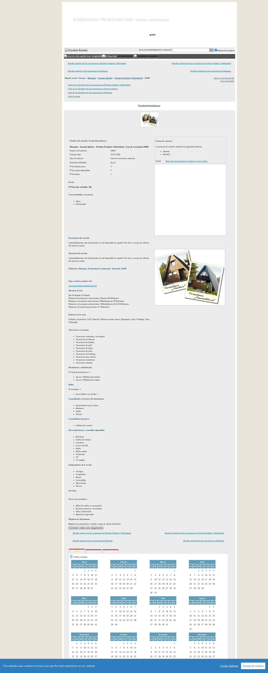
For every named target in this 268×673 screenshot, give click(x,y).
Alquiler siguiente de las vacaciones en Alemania (210, 71)
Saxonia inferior (105, 78)
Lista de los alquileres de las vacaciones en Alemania (90, 92)
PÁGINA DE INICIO (79, 42)
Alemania (92, 78)
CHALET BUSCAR (111, 42)
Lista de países (74, 96)
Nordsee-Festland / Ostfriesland (128, 78)
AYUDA (223, 42)
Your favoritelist (227, 81)
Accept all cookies (253, 665)
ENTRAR (198, 42)
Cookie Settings (229, 665)
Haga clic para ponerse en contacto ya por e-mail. (186, 161)
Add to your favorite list (224, 78)
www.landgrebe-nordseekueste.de (83, 286)
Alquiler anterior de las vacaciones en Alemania (88, 71)
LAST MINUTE (174, 42)
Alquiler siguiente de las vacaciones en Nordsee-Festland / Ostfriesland (201, 63)
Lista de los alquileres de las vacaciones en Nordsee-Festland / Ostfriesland (99, 85)
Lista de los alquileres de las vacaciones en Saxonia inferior (93, 89)
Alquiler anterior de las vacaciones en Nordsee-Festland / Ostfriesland (97, 63)
